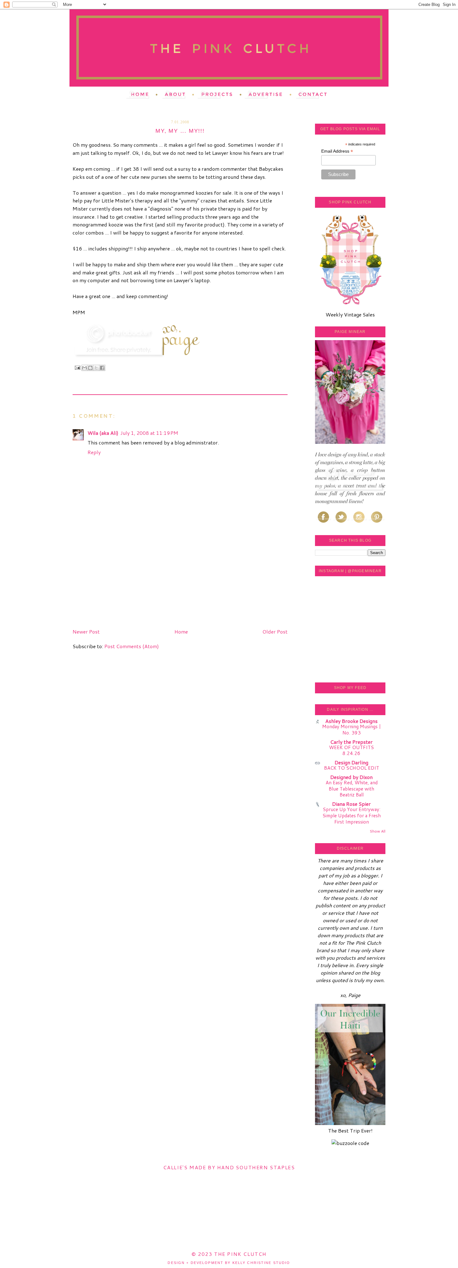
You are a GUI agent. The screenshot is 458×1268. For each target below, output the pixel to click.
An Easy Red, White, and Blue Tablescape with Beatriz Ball (352, 788)
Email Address (337, 151)
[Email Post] (77, 367)
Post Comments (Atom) (131, 646)
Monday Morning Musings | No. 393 (351, 729)
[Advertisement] (119, 582)
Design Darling (351, 762)
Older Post (275, 631)
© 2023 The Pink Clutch (229, 1253)
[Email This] (84, 368)
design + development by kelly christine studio (229, 1263)
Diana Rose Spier (351, 803)
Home (181, 631)
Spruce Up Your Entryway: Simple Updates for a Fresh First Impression (351, 815)
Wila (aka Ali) (103, 432)
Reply (94, 452)
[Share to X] (96, 368)
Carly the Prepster (351, 741)
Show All (377, 831)
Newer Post (86, 631)
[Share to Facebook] (102, 368)
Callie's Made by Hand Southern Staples (229, 1167)
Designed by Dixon (351, 777)
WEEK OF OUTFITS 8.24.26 (351, 750)
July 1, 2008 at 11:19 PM (149, 432)
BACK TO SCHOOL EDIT (351, 767)
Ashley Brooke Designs (351, 720)
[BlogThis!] (90, 368)
